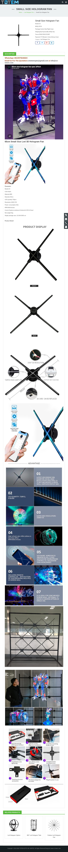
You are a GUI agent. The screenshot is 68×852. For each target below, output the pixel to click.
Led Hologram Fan (29, 12)
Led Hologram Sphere (14, 835)
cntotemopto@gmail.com (38, 61)
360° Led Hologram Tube (34, 835)
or (49, 61)
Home (20, 12)
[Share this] (37, 42)
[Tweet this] (42, 42)
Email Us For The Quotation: (16, 61)
